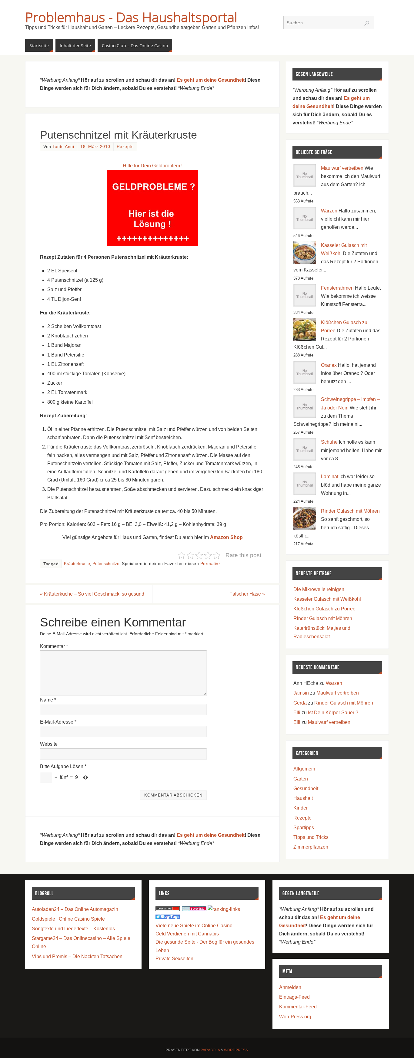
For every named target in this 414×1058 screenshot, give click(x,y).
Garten (300, 778)
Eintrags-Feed (294, 997)
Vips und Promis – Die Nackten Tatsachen (77, 956)
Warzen (329, 210)
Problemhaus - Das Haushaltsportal (131, 17)
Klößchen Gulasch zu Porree (324, 608)
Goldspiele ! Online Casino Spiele (68, 919)
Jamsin (301, 692)
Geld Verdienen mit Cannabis (187, 933)
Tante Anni (63, 146)
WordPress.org (295, 1016)
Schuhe (329, 442)
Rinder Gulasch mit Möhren (350, 511)
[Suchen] (367, 23)
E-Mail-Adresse (58, 721)
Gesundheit (305, 788)
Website (49, 744)
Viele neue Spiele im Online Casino (193, 925)
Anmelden (290, 987)
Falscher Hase (247, 593)
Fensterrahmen (337, 288)
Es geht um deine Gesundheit (211, 80)
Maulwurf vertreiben (342, 168)
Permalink (210, 563)
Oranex (329, 365)
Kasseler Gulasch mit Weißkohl (327, 599)
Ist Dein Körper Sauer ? (333, 712)
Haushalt (303, 798)
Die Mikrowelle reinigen (318, 589)
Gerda (300, 702)
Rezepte (125, 146)
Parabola (210, 1050)
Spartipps (303, 827)
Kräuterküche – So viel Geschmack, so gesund (92, 593)
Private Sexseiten (174, 958)
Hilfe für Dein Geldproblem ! (152, 165)
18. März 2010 (95, 146)
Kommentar (54, 646)
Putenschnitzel (106, 563)
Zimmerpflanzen (310, 846)
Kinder (300, 807)
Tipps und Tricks (311, 837)
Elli (296, 712)
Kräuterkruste (77, 563)
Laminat (329, 476)
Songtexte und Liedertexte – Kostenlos (73, 928)
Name (48, 699)
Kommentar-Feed (298, 1006)
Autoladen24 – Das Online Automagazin (75, 909)
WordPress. (236, 1050)
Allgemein (304, 768)
